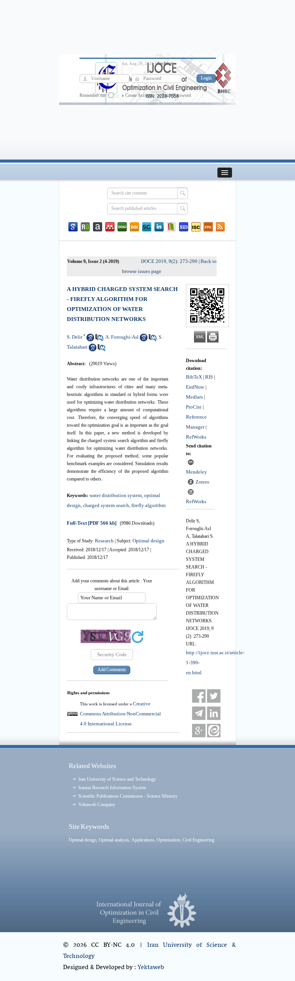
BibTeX (194, 377)
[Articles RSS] (220, 226)
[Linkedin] (159, 226)
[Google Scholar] (73, 226)
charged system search (106, 505)
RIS (209, 377)
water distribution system (115, 495)
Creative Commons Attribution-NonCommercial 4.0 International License (120, 714)
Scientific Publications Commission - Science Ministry (127, 796)
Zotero (202, 482)
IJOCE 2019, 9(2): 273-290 (169, 261)
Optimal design (148, 541)
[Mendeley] (109, 226)
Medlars (194, 397)
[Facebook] (199, 696)
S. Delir (74, 337)
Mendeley (196, 472)
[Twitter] (213, 696)
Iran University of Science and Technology (117, 779)
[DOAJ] (122, 226)
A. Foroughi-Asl (122, 337)
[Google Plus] (199, 730)
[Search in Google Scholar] (90, 340)
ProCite (194, 407)
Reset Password (176, 95)
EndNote (195, 387)
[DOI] (134, 226)
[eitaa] (213, 730)
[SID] (183, 226)
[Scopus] (146, 226)
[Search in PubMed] (99, 340)
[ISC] (196, 226)
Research (104, 541)
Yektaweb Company (96, 804)
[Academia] (97, 226)
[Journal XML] (208, 226)
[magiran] (171, 226)
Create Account (139, 95)
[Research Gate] (85, 226)
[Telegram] (199, 713)
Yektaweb (151, 967)
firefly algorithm (148, 505)
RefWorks (196, 437)
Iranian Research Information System (112, 787)
